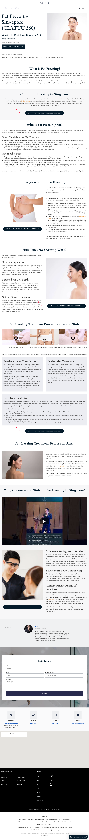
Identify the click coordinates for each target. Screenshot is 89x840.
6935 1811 (10, 8)
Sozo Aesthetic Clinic (11, 724)
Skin (38, 780)
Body (38, 792)
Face (38, 784)
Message (8, 679)
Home (38, 776)
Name (7, 666)
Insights (39, 796)
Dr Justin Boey (40, 627)
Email (7, 672)
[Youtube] (51, 785)
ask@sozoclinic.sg (78, 724)
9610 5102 (20, 8)
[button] (4, 339)
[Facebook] (51, 781)
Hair (38, 788)
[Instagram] (51, 783)
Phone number (49, 672)
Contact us (40, 800)
